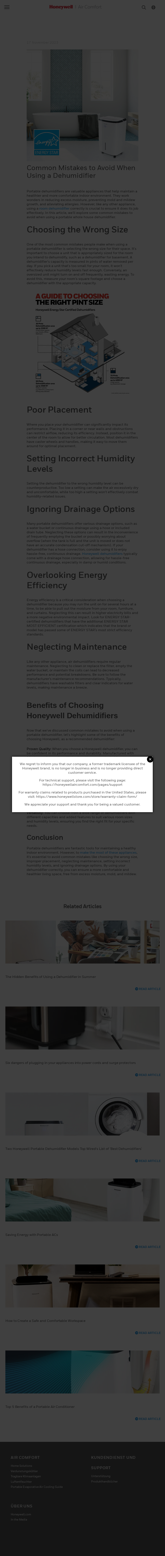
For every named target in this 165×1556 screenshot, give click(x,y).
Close (150, 759)
